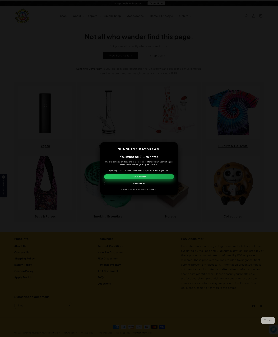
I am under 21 (139, 184)
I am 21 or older (139, 177)
